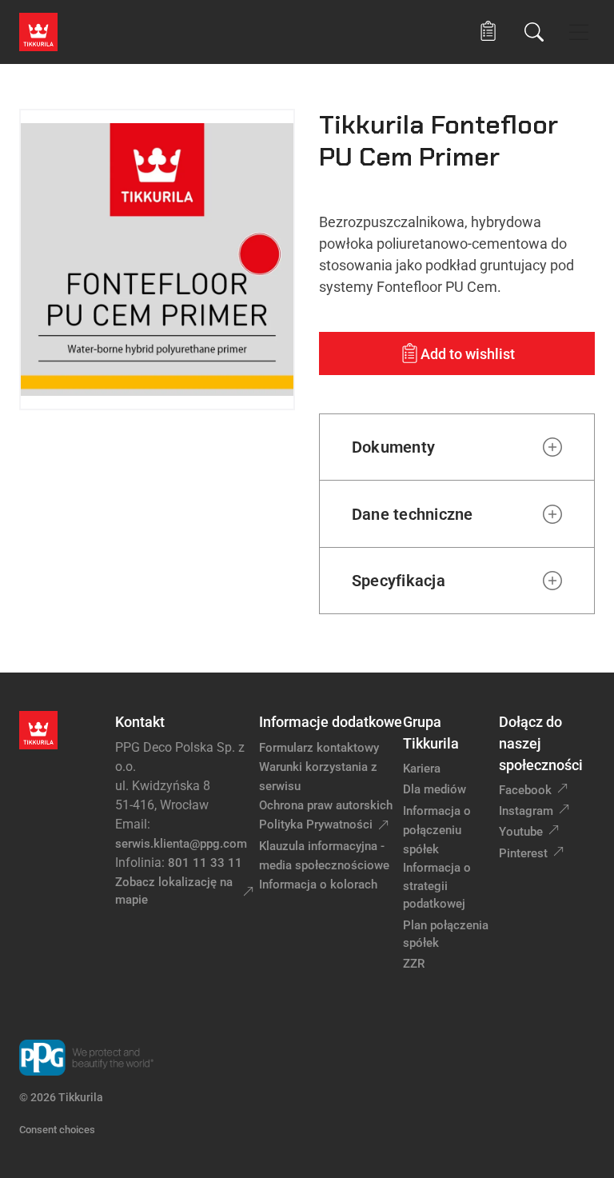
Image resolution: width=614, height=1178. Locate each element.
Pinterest (523, 853)
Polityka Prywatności (316, 824)
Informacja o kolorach (318, 884)
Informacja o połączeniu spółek (437, 830)
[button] (488, 31)
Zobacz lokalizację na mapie (174, 891)
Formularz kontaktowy (319, 748)
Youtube (521, 832)
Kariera (422, 768)
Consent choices (57, 1130)
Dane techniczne (412, 514)
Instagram (526, 811)
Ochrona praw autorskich (326, 805)
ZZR (414, 963)
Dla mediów (434, 789)
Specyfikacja (398, 580)
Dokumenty (393, 447)
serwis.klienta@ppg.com (181, 844)
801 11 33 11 (205, 863)
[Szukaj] (534, 32)
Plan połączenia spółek (445, 934)
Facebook (525, 790)
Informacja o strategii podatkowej (437, 886)
